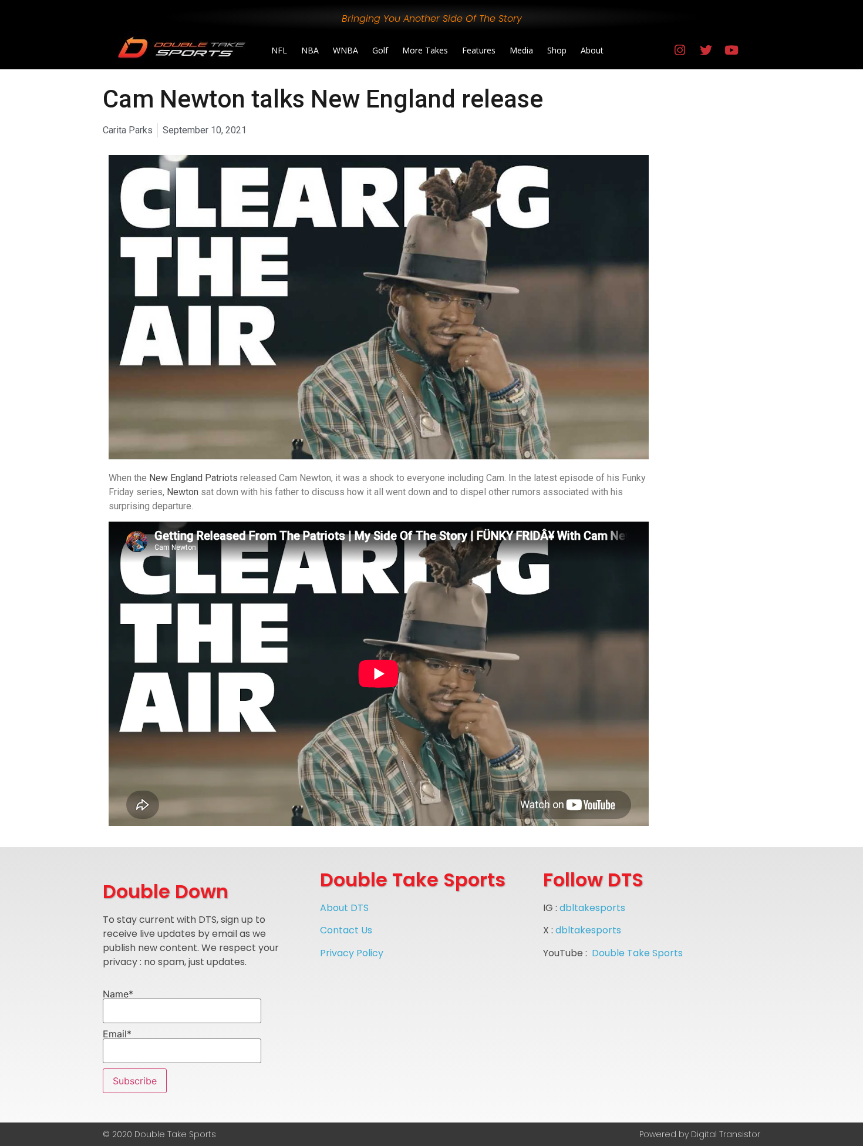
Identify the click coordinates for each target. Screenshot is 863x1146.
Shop (557, 50)
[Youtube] (731, 50)
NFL (279, 50)
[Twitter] (705, 50)
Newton (182, 492)
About (592, 50)
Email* (117, 1034)
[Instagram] (680, 50)
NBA (310, 50)
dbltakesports (592, 908)
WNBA (345, 50)
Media (521, 50)
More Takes (425, 50)
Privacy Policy (351, 953)
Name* (118, 994)
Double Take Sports (637, 953)
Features (478, 50)
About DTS (344, 908)
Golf (380, 50)
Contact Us (346, 930)
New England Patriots (193, 477)
